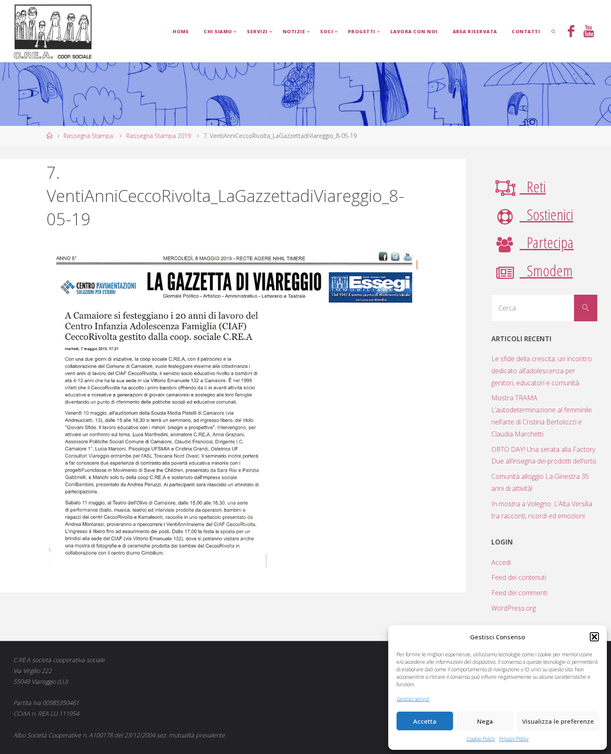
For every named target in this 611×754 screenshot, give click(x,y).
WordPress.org (513, 608)
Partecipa (547, 242)
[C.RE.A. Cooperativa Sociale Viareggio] (53, 31)
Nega (485, 721)
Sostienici (546, 214)
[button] (594, 637)
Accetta (424, 721)
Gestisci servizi (413, 698)
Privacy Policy (514, 738)
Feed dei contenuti (518, 577)
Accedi (501, 562)
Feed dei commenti (519, 592)
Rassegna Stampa (88, 136)
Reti (533, 186)
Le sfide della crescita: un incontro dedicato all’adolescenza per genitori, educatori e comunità (541, 370)
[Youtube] (589, 32)
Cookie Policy (480, 738)
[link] (553, 31)
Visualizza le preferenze (558, 721)
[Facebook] (571, 32)
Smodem (546, 270)
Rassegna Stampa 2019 (158, 136)
